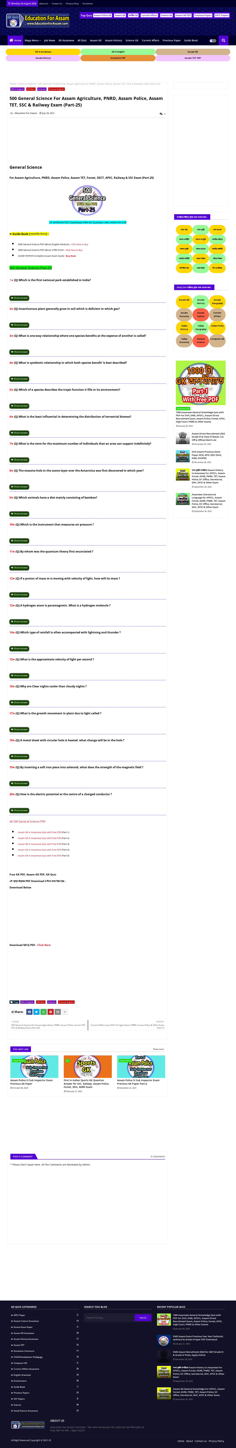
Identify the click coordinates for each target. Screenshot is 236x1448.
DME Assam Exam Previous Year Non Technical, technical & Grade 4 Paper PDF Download (198, 1338)
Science (42, 89)
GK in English (17, 89)
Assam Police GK (102, 15)
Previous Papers (203, 15)
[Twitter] (36, 1012)
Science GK (166, 15)
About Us (44, 3)
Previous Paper (172, 40)
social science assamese (46, 1410)
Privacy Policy (72, 3)
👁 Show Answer (19, 297)
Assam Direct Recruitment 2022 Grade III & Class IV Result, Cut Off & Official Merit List (208, 436)
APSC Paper (46, 1315)
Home (17, 40)
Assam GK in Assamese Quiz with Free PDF (39, 838)
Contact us (57, 3)
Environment (46, 1380)
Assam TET (46, 1345)
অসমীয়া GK (133, 15)
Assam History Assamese (46, 1338)
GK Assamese (66, 40)
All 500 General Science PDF (27, 821)
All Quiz (82, 40)
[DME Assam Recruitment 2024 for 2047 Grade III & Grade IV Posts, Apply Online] (164, 1356)
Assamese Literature (46, 1350)
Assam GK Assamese (46, 1333)
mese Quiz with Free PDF (48, 832)
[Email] (58, 1012)
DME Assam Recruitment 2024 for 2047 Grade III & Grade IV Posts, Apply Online (198, 1353)
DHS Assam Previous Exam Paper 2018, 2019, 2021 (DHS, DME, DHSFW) (207, 455)
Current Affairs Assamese (46, 1368)
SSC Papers (46, 1398)
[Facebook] (29, 1012)
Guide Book (191, 40)
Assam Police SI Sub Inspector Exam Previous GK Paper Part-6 (138, 1082)
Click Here (44, 945)
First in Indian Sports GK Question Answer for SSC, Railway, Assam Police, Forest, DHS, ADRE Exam (86, 1084)
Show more (158, 1049)
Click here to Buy (79, 244)
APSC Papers (222, 15)
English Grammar (46, 1374)
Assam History (113, 40)
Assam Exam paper (46, 1327)
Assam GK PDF (183, 15)
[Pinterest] (51, 1012)
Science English (27, 83)
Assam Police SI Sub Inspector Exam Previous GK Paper (31, 1082)
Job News (49, 40)
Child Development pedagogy (46, 1356)
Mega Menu (32, 40)
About (189, 1441)
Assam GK (120, 15)
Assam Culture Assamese (46, 1320)
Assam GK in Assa (27, 832)
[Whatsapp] (43, 1012)
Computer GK (46, 1363)
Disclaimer (88, 3)
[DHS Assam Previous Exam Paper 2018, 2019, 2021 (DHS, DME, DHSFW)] (183, 456)
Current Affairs (149, 15)
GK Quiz (31, 89)
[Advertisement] (68, 70)
